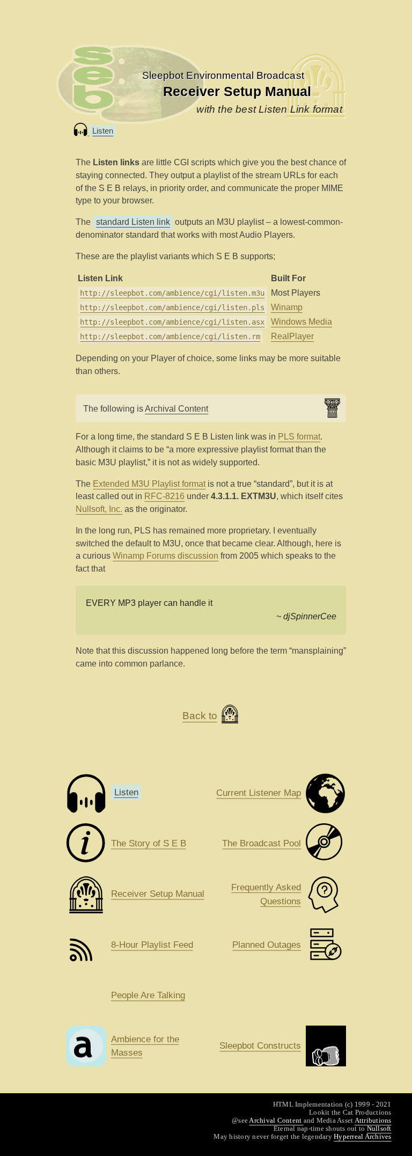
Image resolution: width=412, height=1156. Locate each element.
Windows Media (301, 321)
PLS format (299, 436)
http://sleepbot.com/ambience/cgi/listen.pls (172, 307)
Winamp (287, 307)
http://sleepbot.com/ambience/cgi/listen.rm (170, 336)
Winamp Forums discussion (165, 555)
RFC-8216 (164, 496)
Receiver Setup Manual (237, 91)
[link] (223, 75)
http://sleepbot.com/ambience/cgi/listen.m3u (172, 293)
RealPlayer (292, 336)
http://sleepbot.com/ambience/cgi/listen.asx (172, 322)
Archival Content (176, 408)
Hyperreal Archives (363, 1136)
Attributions (373, 1120)
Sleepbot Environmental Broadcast (223, 75)
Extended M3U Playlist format (149, 483)
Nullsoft (379, 1128)
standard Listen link (133, 221)
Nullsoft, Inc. (99, 509)
